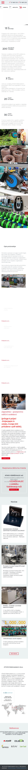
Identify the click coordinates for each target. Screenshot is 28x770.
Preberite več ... (6, 321)
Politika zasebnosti (21, 768)
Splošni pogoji (11, 768)
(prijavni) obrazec (14, 453)
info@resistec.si (20, 452)
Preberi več (6, 458)
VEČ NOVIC (14, 653)
